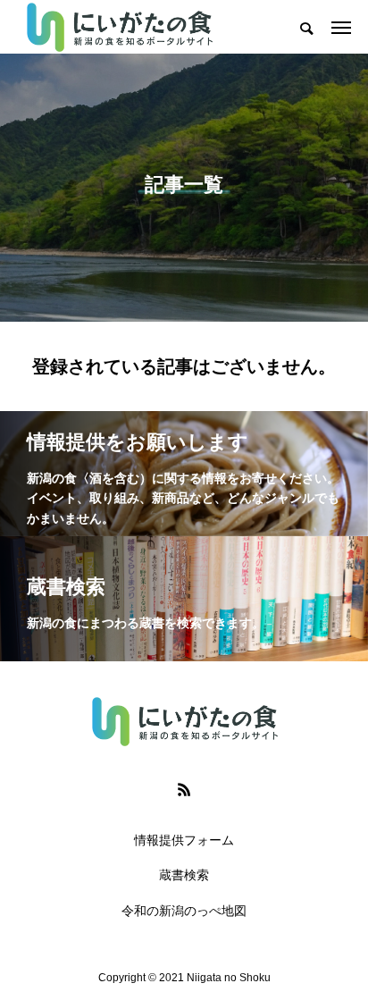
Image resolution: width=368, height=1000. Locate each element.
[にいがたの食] (119, 27)
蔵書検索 (184, 875)
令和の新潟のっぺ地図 (184, 910)
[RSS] (184, 789)
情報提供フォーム (184, 840)
